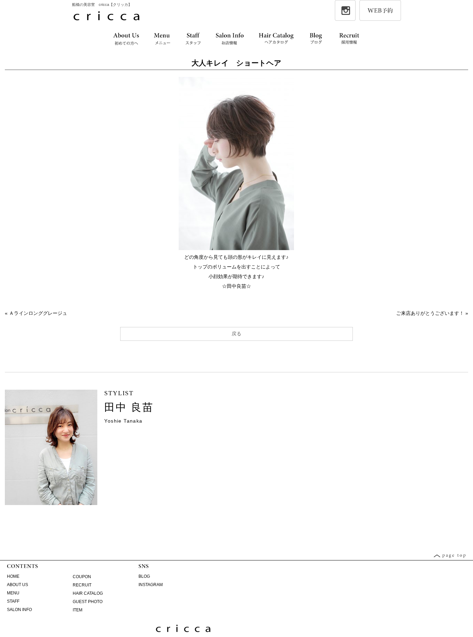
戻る (236, 333)
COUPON (82, 576)
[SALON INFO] (229, 39)
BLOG (144, 576)
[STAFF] (193, 39)
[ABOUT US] (125, 39)
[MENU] (162, 39)
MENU (13, 593)
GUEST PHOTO (87, 601)
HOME (13, 576)
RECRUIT (82, 585)
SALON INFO (19, 609)
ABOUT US (17, 584)
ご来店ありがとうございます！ (430, 313)
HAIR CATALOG (88, 593)
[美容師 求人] (349, 39)
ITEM (77, 610)
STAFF (13, 601)
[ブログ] (316, 39)
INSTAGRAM (151, 584)
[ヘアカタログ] (276, 39)
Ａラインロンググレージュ (38, 313)
